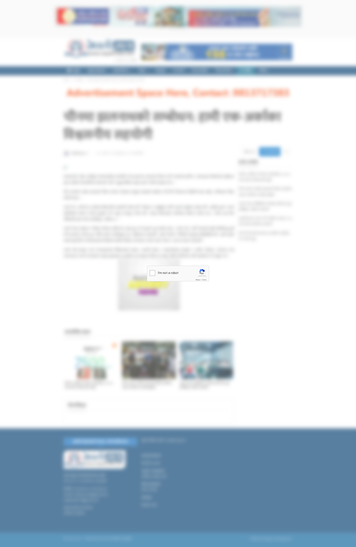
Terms (204, 280)
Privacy (198, 280)
